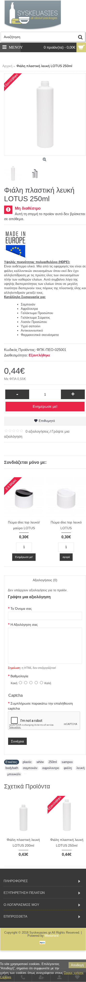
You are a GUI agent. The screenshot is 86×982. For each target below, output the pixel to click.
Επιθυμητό (47, 421)
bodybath (11, 768)
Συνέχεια (17, 741)
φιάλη (68, 768)
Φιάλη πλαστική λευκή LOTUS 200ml (23, 842)
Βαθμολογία (19, 676)
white (40, 762)
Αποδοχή (77, 965)
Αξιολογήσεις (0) (45, 580)
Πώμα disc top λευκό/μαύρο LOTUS (24, 525)
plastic (27, 762)
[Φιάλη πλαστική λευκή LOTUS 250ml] (45, 114)
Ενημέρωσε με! (45, 406)
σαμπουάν (30, 768)
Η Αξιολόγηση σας (24, 624)
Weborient (52, 935)
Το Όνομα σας (21, 608)
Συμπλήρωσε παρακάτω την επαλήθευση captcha (40, 705)
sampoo (67, 762)
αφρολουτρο (50, 768)
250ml (52, 762)
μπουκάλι (14, 774)
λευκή (80, 768)
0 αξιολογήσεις (37, 431)
